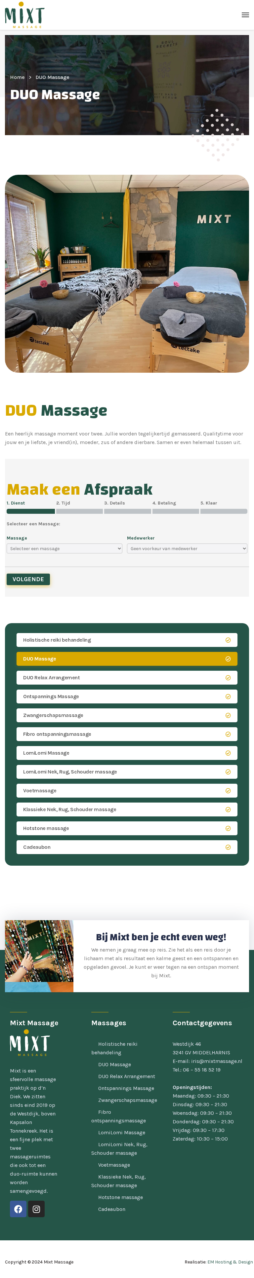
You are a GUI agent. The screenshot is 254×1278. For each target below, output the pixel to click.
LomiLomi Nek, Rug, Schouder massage (70, 772)
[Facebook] (18, 1209)
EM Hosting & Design (230, 1262)
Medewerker (141, 538)
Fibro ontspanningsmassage (57, 734)
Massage (17, 538)
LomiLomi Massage (46, 753)
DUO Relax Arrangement (51, 677)
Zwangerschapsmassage (53, 715)
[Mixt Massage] (25, 15)
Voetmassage (40, 790)
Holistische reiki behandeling (57, 640)
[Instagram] (36, 1209)
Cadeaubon (36, 847)
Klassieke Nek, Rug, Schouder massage (69, 809)
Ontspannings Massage (51, 696)
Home (17, 77)
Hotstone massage (46, 828)
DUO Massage (39, 659)
